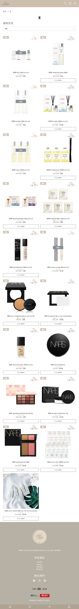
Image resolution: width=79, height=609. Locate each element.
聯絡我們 (40, 600)
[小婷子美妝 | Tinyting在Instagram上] (39, 581)
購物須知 (39, 564)
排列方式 (8, 23)
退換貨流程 (39, 569)
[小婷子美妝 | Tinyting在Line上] (44, 581)
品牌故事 (47, 600)
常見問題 (39, 562)
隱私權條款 (32, 600)
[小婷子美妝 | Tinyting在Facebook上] (34, 581)
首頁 (4, 11)
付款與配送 (39, 567)
